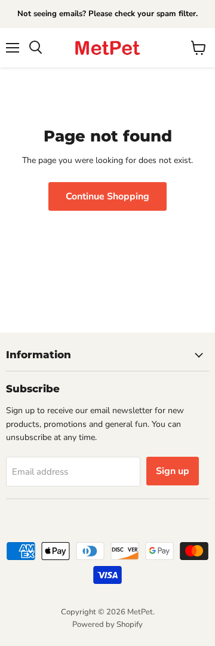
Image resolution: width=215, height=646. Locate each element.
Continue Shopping (107, 196)
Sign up (172, 471)
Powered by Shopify (107, 624)
